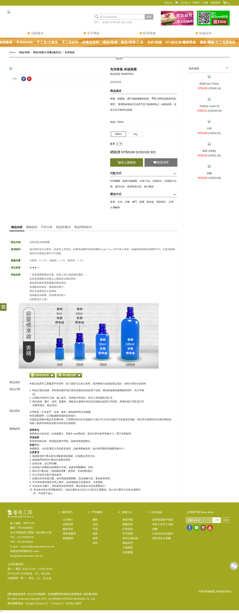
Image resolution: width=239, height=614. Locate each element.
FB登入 (197, 2)
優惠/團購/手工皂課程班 (218, 42)
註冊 (205, 2)
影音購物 (149, 33)
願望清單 (163, 162)
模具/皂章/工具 (132, 42)
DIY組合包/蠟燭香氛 (181, 42)
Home (12, 52)
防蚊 (123, 22)
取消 (225, 520)
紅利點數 (127, 552)
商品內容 (16, 227)
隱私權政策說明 (16, 594)
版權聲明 (68, 538)
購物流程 (127, 524)
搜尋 (149, 16)
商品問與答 (83, 227)
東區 (95, 538)
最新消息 (68, 528)
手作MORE (24, 42)
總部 (95, 519)
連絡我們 (127, 542)
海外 (95, 542)
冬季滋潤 (115, 22)
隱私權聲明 (69, 533)
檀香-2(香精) (209, 150)
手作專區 (93, 33)
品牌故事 (68, 524)
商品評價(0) (63, 227)
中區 (95, 528)
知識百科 (205, 33)
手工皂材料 (70, 42)
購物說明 (31, 227)
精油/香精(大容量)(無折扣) (47, 52)
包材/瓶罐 (154, 42)
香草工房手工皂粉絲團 (162, 526)
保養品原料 (90, 42)
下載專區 (127, 547)
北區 (95, 524)
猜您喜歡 (194, 68)
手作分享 (46, 227)
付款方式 (115, 173)
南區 (95, 533)
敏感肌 (106, 22)
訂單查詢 (127, 528)
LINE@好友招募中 (163, 533)
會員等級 (127, 519)
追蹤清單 (215, 2)
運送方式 (115, 194)
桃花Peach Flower (209, 83)
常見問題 (127, 533)
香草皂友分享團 (161, 538)
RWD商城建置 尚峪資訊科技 (215, 591)
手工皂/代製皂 (47, 42)
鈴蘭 (209, 173)
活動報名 (37, 33)
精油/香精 (110, 42)
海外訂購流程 (130, 538)
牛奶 (209, 128)
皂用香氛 (70, 52)
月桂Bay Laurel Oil (209, 106)
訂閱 (216, 520)
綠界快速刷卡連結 (162, 519)
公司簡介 (68, 519)
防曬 (129, 22)
